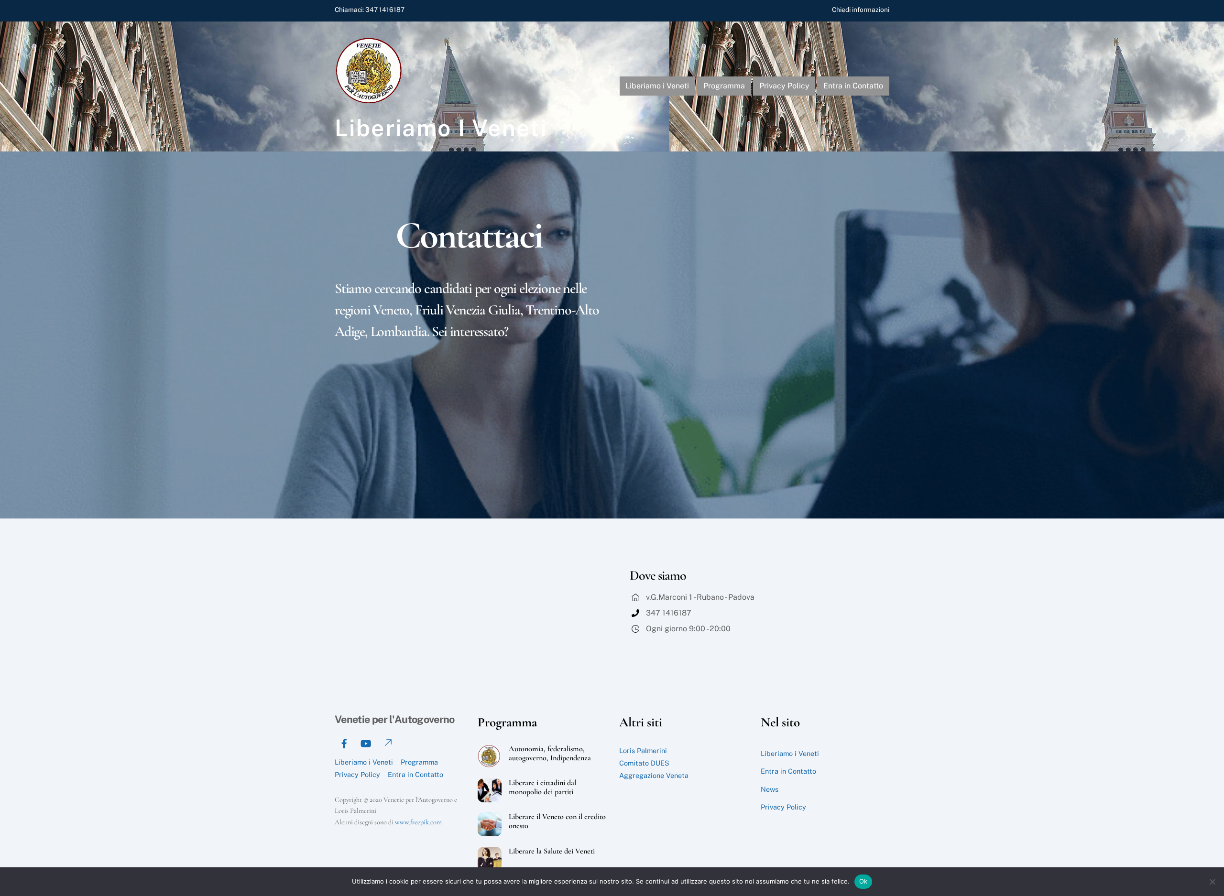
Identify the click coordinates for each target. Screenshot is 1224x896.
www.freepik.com (418, 822)
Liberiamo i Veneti (657, 85)
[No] (1212, 881)
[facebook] (344, 742)
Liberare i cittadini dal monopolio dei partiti (542, 787)
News (769, 789)
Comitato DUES (644, 763)
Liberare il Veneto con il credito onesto (557, 821)
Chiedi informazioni (860, 9)
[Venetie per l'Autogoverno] (370, 101)
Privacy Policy (784, 85)
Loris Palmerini (643, 750)
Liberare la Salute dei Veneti (552, 851)
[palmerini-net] (387, 742)
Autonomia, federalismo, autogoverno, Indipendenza (550, 754)
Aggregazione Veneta (653, 775)
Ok (863, 881)
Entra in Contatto (853, 85)
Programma (724, 85)
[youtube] (365, 742)
